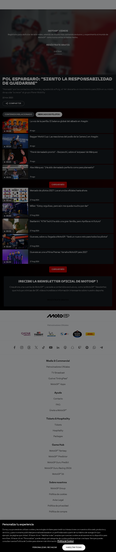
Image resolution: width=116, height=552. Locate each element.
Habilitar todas (73, 547)
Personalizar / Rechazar (44, 547)
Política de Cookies (65, 541)
